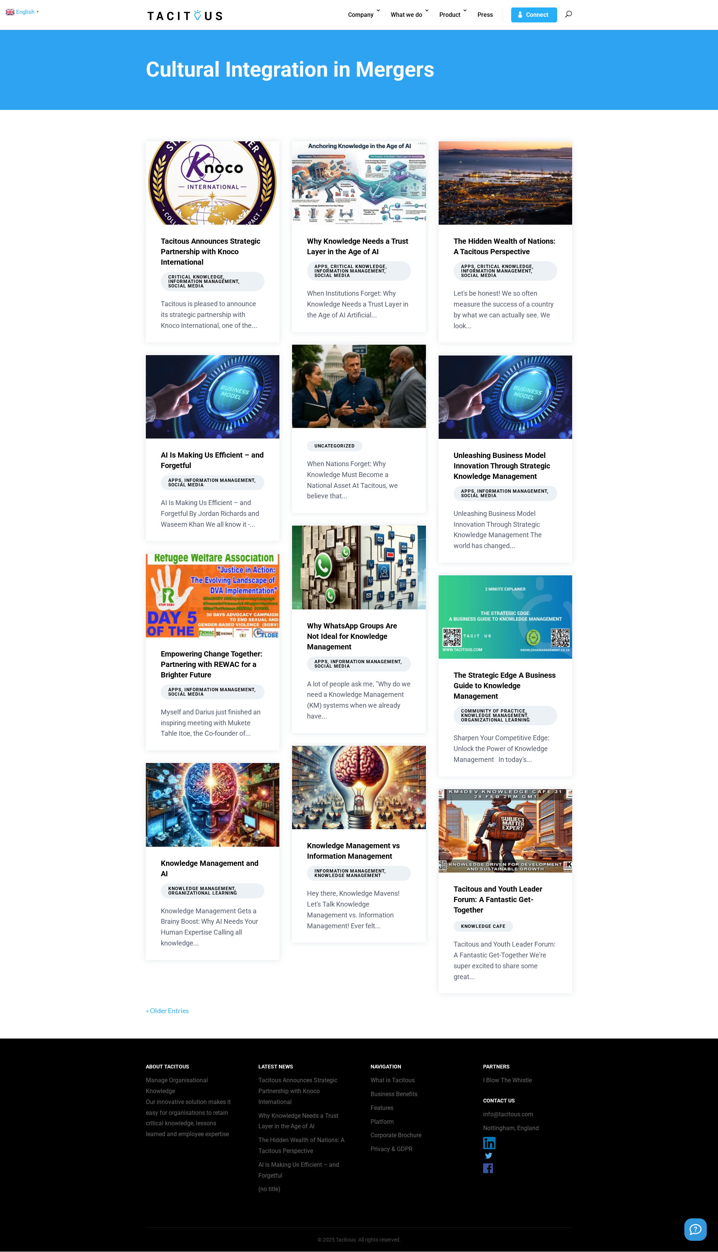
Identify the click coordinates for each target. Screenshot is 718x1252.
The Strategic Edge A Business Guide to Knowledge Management (505, 686)
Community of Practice (493, 711)
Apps (174, 480)
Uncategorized (334, 446)
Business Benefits (394, 1094)
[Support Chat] (695, 1229)
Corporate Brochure (396, 1135)
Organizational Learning (202, 893)
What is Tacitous (393, 1080)
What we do (406, 14)
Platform (382, 1121)
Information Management (203, 281)
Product (449, 14)
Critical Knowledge (195, 277)
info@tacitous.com (508, 1114)
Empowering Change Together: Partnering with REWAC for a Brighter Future (212, 664)
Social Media (186, 286)
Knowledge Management (201, 888)
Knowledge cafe (483, 926)
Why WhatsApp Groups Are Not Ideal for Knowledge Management (352, 636)
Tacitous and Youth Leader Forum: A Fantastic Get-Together (498, 899)
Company (361, 14)
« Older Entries (167, 1010)
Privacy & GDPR (391, 1149)
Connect (537, 14)
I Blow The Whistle (507, 1080)
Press (485, 14)
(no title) (269, 1189)
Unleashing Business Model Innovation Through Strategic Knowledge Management (502, 466)
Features (382, 1107)
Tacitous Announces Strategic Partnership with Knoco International (210, 252)
